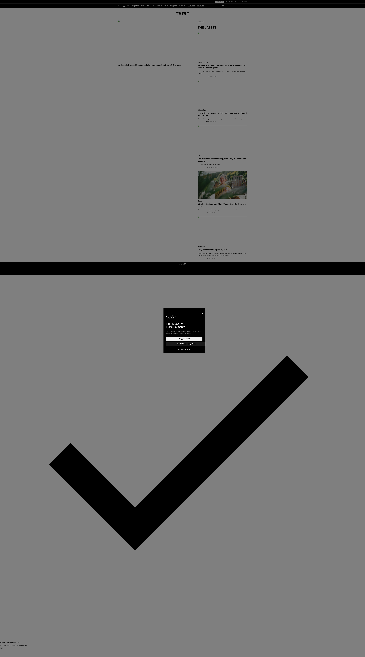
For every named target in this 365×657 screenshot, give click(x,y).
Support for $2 (184, 339)
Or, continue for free (184, 349)
